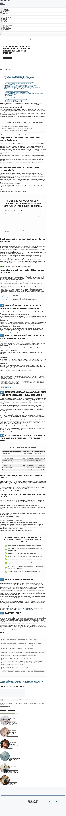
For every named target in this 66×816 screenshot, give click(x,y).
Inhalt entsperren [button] (5, 386)
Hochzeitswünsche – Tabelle (14, 90)
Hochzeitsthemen (7, 14)
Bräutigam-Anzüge (7, 28)
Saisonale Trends (7, 17)
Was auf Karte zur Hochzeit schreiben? (14, 101)
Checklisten (5, 9)
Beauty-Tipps (6, 29)
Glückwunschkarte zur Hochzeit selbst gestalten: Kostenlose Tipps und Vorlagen (20, 682)
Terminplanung (6, 10)
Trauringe (5, 32)
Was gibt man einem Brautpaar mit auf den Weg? (16, 99)
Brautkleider (6, 27)
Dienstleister (3, 18)
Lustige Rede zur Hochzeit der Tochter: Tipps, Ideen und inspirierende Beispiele (12, 770)
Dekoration (5, 13)
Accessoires (6, 30)
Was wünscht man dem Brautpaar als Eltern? (16, 100)
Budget (4, 8)
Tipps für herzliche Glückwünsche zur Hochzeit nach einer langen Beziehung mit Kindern (26, 93)
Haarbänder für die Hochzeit (24, 609)
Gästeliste (5, 11)
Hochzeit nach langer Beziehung (30, 330)
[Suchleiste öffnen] (1, 2)
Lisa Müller (13, 84)
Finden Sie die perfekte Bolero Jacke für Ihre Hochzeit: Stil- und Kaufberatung (12, 782)
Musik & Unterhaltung (8, 25)
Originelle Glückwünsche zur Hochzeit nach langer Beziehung (20, 77)
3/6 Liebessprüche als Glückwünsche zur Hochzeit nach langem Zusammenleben (22, 87)
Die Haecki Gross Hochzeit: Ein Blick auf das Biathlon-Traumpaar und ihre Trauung (13, 746)
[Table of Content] (23, 73)
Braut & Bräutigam (4, 26)
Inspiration (2, 12)
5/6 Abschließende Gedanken (10, 94)
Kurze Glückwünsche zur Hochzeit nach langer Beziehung (19, 83)
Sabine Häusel (5, 56)
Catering (5, 24)
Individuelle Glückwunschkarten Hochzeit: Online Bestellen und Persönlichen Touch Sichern (13, 758)
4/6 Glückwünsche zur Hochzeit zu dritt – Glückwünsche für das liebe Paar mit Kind (22, 88)
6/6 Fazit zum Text (8, 95)
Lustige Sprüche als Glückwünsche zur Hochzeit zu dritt (18, 92)
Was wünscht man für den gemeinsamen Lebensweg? (17, 97)
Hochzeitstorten (7, 22)
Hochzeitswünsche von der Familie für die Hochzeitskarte (19, 78)
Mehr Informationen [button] (6, 387)
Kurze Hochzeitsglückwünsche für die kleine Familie (17, 91)
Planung (2, 6)
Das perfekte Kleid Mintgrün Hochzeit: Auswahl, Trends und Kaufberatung (12, 722)
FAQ (4, 96)
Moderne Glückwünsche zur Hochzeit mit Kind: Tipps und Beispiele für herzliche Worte (22, 681)
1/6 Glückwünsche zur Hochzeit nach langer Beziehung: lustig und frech (19, 85)
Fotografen (5, 20)
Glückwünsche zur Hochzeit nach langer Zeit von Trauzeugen (20, 82)
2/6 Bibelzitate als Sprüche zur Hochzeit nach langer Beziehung (18, 86)
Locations (5, 19)
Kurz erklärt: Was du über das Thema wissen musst (17, 76)
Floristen (5, 21)
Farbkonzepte (6, 16)
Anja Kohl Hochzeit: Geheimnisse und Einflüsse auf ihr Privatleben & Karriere (12, 734)
